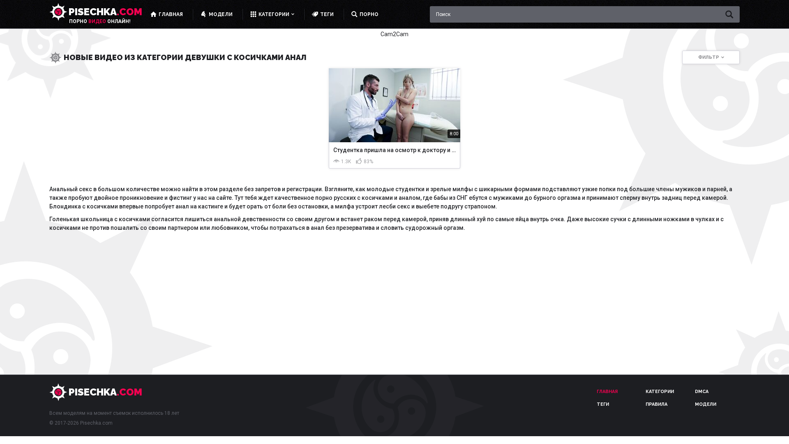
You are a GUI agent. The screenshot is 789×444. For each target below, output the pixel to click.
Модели (705, 404)
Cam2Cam (394, 34)
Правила (656, 404)
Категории (660, 391)
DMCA (701, 391)
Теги (603, 404)
